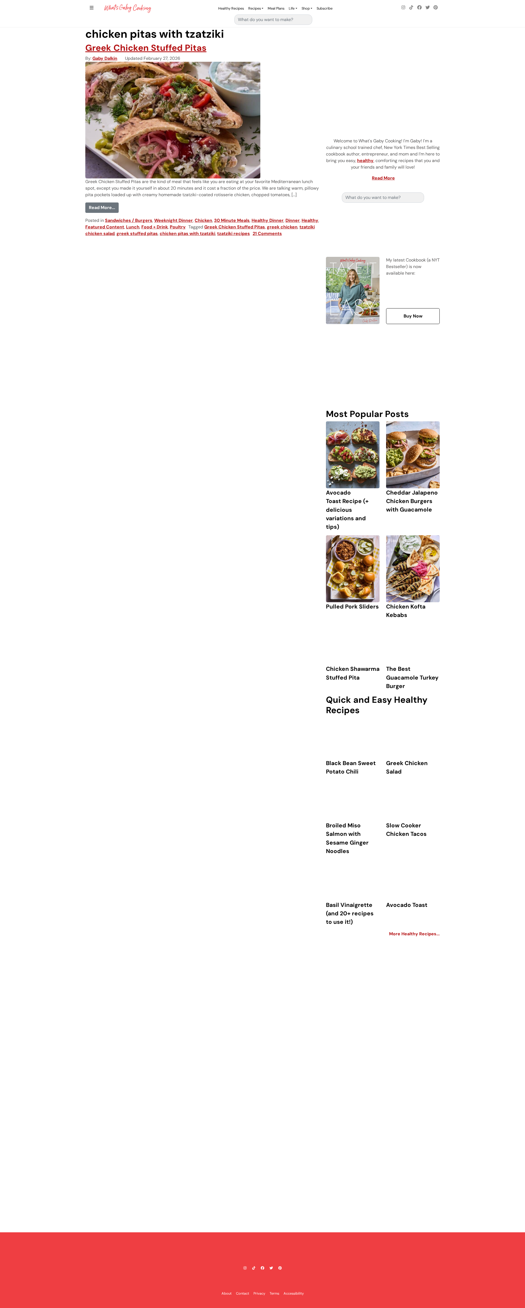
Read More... (104, 207)
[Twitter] (428, 7)
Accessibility (294, 1293)
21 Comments (267, 233)
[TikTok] (411, 7)
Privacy (259, 1293)
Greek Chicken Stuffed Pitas (145, 48)
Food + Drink (154, 227)
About (226, 1293)
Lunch (132, 227)
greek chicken (282, 227)
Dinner (292, 220)
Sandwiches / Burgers (128, 220)
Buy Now (413, 316)
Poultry (178, 227)
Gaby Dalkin (104, 58)
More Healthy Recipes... (414, 934)
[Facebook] (419, 7)
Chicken (203, 220)
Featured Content (104, 227)
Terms (274, 1293)
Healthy (310, 220)
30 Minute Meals (232, 220)
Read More (383, 178)
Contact (242, 1293)
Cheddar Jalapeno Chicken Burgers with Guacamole (412, 501)
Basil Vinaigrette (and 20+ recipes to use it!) (350, 913)
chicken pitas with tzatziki (187, 233)
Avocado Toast (406, 905)
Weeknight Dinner (173, 220)
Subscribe (324, 8)
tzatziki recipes (233, 233)
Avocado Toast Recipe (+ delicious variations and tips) (347, 509)
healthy (365, 160)
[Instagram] (403, 7)
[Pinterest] (435, 7)
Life (291, 8)
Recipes (254, 8)
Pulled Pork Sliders (352, 606)
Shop (306, 8)
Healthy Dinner (268, 220)
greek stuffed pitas (137, 233)
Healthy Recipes (231, 8)
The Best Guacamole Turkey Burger (412, 677)
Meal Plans (276, 8)
